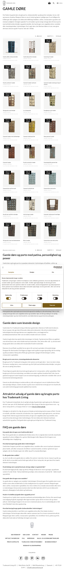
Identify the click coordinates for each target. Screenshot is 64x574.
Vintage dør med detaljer (9, 110)
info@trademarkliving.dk (35, 567)
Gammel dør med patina (50, 188)
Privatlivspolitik (13, 542)
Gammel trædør (7, 162)
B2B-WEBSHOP (15, 534)
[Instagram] (26, 558)
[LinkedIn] (38, 558)
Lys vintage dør (27, 110)
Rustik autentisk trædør (29, 162)
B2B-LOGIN (26, 534)
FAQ (23, 538)
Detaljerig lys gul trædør (50, 110)
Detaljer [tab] (32, 272)
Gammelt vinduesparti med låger (52, 214)
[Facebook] (21, 558)
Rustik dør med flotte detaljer (10, 214)
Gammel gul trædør (48, 56)
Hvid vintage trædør (28, 214)
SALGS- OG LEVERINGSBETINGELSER (48, 538)
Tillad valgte (32, 305)
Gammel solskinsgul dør (29, 136)
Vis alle (58, 36)
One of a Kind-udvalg (38, 407)
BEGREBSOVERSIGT (51, 542)
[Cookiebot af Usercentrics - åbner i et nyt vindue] (55, 267)
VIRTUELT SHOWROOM (12, 538)
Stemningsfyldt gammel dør (50, 162)
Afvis (11, 305)
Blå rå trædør (26, 240)
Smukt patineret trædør (9, 82)
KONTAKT (35, 534)
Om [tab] (53, 272)
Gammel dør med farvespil (9, 188)
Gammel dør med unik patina (51, 240)
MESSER (43, 534)
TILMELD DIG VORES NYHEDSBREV (32, 542)
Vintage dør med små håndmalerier (11, 240)
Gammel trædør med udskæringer (11, 136)
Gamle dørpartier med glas (29, 56)
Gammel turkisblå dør (28, 188)
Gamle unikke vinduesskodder (10, 56)
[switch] (24, 298)
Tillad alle (52, 305)
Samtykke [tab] (11, 272)
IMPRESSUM (30, 538)
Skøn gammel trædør (49, 136)
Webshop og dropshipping (32, 545)
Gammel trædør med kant (29, 82)
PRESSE (51, 534)
